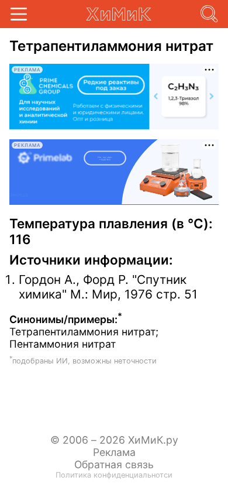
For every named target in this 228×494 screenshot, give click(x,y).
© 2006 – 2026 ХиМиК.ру (114, 440)
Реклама (114, 452)
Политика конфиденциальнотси (114, 475)
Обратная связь (114, 464)
